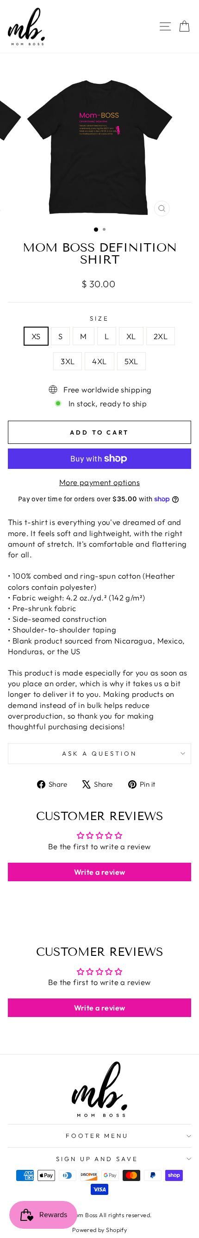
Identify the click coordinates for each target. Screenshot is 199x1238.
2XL (161, 336)
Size (99, 318)
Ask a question (99, 753)
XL (131, 336)
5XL (131, 361)
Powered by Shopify (99, 1229)
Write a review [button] (99, 872)
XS (36, 336)
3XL (68, 361)
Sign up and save (97, 1158)
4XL (99, 361)
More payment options (99, 482)
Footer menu (97, 1135)
